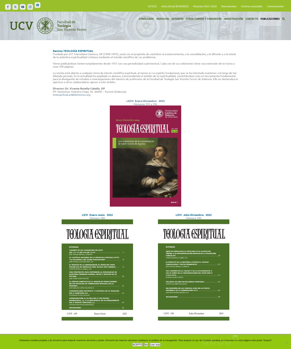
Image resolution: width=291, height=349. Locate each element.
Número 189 (97, 218)
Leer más (155, 344)
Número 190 (193, 218)
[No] (286, 342)
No (146, 344)
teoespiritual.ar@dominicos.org (71, 94)
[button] (283, 19)
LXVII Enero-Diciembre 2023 (145, 101)
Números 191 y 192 (145, 104)
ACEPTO (137, 344)
